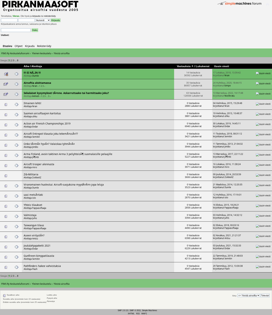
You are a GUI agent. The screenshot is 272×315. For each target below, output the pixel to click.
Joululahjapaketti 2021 (37, 245)
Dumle (35, 75)
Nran (226, 75)
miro (34, 167)
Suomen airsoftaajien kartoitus (42, 113)
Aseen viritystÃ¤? (34, 235)
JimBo (35, 147)
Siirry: (234, 296)
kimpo (227, 85)
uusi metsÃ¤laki (33, 194)
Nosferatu (229, 95)
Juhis (34, 218)
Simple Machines (149, 310)
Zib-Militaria (31, 174)
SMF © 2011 (135, 310)
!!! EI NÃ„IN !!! (32, 72)
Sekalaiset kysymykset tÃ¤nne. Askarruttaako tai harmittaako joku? (66, 93)
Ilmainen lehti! (32, 103)
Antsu (35, 238)
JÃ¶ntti (35, 157)
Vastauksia (184, 66)
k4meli (35, 96)
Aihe (26, 66)
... (16, 60)
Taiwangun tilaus (34, 225)
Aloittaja (36, 66)
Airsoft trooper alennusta (39, 164)
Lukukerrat (202, 66)
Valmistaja (30, 215)
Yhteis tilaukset (33, 205)
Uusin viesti (221, 66)
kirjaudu (36, 16)
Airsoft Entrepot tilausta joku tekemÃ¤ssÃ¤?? (51, 133)
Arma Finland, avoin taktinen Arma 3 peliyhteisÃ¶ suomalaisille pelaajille (68, 154)
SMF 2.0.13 (123, 310)
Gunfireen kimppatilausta (39, 255)
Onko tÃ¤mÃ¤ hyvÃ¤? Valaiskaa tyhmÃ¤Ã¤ (49, 144)
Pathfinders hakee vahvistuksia (42, 266)
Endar (35, 126)
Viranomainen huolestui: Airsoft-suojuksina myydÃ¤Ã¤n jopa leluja (64, 184)
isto (34, 197)
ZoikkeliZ (36, 177)
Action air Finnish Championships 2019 (47, 123)
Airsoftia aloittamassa (37, 83)
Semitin (36, 136)
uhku (34, 116)
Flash (34, 269)
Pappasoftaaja (39, 208)
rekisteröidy (50, 16)
